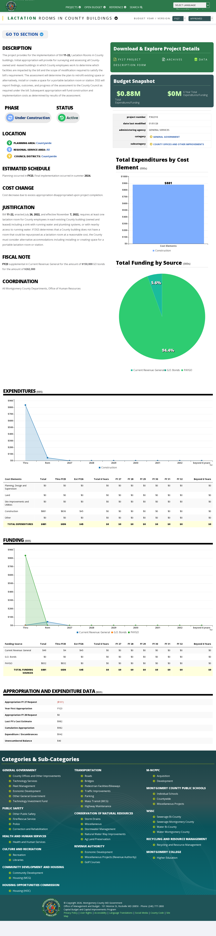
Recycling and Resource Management (176, 839)
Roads (88, 776)
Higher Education (167, 857)
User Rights (86, 912)
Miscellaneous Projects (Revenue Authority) (110, 857)
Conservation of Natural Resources (103, 813)
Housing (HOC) (22, 891)
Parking (89, 796)
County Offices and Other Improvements (178, 144)
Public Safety (12, 808)
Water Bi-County (167, 827)
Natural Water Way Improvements (105, 834)
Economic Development (27, 791)
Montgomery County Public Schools (176, 788)
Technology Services (25, 781)
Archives (175, 59)
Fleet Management (24, 786)
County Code (157, 912)
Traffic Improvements (98, 791)
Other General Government (29, 796)
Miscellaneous (93, 824)
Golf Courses (92, 862)
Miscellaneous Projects (170, 804)
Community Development (28, 873)
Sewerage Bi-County (169, 816)
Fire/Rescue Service (24, 819)
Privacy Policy (71, 912)
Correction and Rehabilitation (30, 829)
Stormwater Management (100, 829)
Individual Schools (167, 793)
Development (165, 781)
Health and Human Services (24, 836)
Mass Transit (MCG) (96, 801)
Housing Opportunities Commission (30, 885)
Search (134, 7)
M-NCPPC (153, 770)
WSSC (150, 811)
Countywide (33, 143)
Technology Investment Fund (30, 801)
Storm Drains (93, 819)
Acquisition (163, 776)
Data (203, 59)
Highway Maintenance (98, 806)
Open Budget (93, 7)
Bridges (89, 781)
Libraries (18, 860)
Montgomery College (163, 852)
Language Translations (121, 912)
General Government (166, 136)
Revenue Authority (89, 846)
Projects (72, 7)
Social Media (141, 912)
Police (16, 824)
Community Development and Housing (33, 867)
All (32, 149)
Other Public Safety (24, 814)
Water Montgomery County (173, 832)
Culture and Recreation (21, 849)
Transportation (87, 770)
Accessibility (100, 912)
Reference (116, 7)
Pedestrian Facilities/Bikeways (102, 786)
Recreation (19, 855)
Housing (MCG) (22, 878)
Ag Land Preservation (97, 839)
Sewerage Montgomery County (175, 822)
